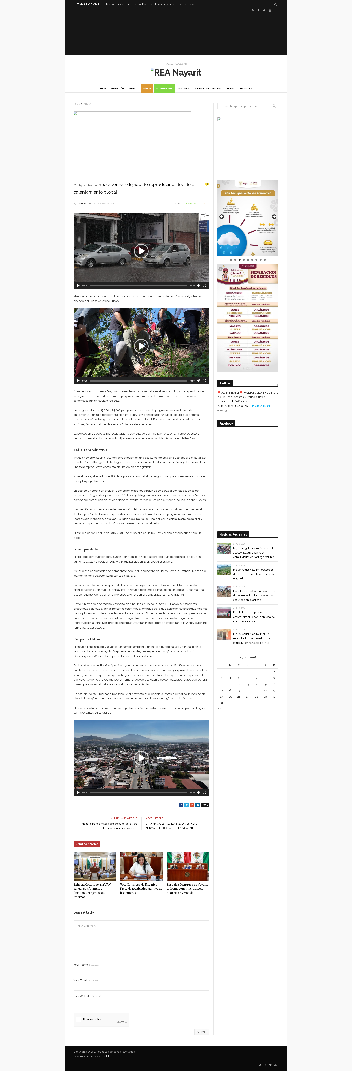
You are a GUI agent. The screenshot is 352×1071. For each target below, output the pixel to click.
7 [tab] (256, 260)
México (147, 88)
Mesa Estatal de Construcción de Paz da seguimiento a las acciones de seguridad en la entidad (255, 595)
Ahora (178, 203)
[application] (141, 251)
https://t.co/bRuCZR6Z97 (232, 405)
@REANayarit (262, 405)
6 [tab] (252, 260)
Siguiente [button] (274, 217)
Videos (230, 88)
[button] (141, 251)
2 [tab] (235, 260)
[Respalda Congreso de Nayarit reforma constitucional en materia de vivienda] (188, 866)
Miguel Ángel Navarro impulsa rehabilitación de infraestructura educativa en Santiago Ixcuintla (251, 638)
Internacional (164, 88)
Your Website (87, 996)
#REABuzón (117, 88)
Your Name (86, 964)
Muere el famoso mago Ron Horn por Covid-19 (134, 4)
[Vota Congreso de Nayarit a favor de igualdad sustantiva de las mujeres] (141, 866)
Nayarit (133, 88)
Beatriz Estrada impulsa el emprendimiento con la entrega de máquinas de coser (254, 617)
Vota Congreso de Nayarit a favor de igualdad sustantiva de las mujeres (141, 889)
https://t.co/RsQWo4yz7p (232, 401)
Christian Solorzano (86, 203)
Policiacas (246, 88)
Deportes (183, 88)
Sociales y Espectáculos (207, 88)
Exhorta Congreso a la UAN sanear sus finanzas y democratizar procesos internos (92, 891)
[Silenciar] (198, 285)
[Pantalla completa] (204, 285)
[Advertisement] (176, 33)
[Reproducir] (78, 285)
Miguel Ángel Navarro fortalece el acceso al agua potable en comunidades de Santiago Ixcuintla (253, 553)
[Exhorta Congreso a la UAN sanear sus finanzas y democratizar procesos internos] (95, 866)
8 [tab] (261, 260)
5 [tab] (248, 260)
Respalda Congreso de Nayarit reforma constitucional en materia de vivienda (187, 889)
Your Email (86, 980)
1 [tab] (231, 260)
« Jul (220, 708)
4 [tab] (244, 260)
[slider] (138, 285)
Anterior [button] (222, 217)
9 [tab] (265, 260)
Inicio (103, 88)
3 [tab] (240, 260)
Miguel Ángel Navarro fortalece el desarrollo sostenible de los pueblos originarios (255, 574)
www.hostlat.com (105, 1056)
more (205, 804)
